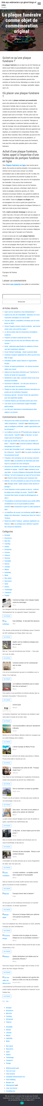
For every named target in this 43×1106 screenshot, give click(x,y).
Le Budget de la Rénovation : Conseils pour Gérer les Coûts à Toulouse (22, 515)
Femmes (7, 552)
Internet (6, 564)
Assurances (8, 538)
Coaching (7, 544)
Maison (6, 569)
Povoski (30, 36)
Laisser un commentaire (21, 42)
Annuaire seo (10, 1082)
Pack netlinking (10, 1080)
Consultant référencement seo (15, 1077)
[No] (41, 1100)
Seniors (6, 587)
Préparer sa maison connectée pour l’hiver (17, 338)
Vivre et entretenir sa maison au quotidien (25, 789)
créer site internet (11, 1088)
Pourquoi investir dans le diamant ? (23, 893)
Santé (6, 584)
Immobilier (7, 561)
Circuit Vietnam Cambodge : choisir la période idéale (20, 352)
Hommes (7, 558)
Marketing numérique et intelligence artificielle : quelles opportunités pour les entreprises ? (22, 426)
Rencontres (8, 581)
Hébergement (10, 1085)
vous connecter (15, 284)
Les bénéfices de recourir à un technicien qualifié (19, 512)
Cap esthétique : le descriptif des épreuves (26, 621)
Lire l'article (7, 616)
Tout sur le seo (10, 1071)
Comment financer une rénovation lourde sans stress (20, 401)
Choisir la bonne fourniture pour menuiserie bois (22, 478)
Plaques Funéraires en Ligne (16, 165)
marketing (7, 572)
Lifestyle (7, 567)
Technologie (8, 590)
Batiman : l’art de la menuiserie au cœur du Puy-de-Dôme (22, 475)
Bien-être (7, 541)
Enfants (6, 547)
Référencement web (12, 1068)
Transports (7, 592)
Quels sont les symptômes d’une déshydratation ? (19, 312)
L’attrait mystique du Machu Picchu (24, 747)
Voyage (6, 595)
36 (7, 1001)
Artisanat (7, 535)
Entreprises (8, 549)
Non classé (25, 39)
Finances (7, 555)
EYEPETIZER (17, 705)
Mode (6, 575)
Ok (22, 1103)
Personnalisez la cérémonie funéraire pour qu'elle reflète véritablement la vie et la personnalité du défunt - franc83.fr (22, 504)
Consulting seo (10, 1091)
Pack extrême (10, 1074)
